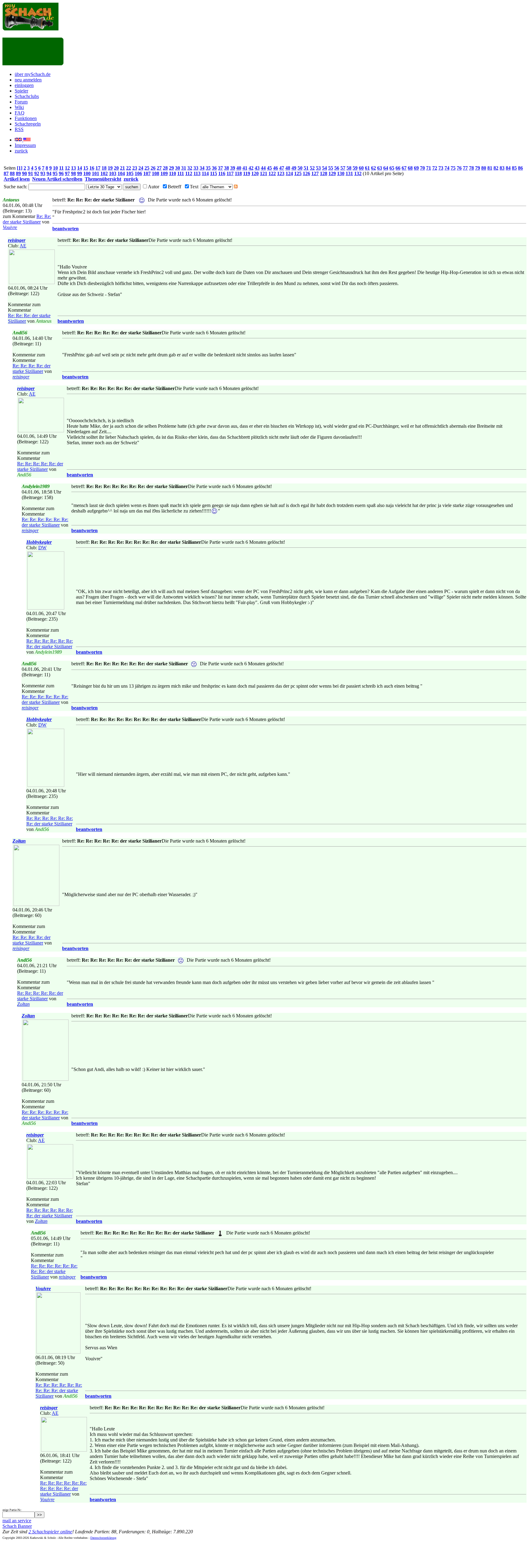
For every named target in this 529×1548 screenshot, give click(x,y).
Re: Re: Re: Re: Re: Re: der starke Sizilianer (45, 522)
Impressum (25, 145)
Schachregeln (28, 123)
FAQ (19, 112)
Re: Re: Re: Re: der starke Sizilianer (32, 368)
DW (42, 547)
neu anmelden (28, 79)
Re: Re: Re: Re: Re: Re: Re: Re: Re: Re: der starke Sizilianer (63, 1488)
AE (23, 245)
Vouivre (10, 227)
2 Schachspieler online (50, 1531)
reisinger (16, 240)
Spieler (21, 90)
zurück (21, 150)
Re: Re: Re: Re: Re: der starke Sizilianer (40, 466)
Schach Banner (17, 1526)
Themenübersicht (103, 179)
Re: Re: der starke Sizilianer (27, 219)
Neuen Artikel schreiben (57, 179)
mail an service (16, 1520)
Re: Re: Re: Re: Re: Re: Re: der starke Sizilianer (49, 643)
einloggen (24, 85)
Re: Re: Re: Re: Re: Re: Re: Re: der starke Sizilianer (54, 1271)
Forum (21, 101)
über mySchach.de (33, 74)
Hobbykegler (39, 542)
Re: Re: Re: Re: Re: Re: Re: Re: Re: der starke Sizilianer (59, 1390)
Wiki (19, 107)
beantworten (65, 228)
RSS (19, 129)
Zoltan (19, 841)
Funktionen (26, 118)
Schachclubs (27, 96)
